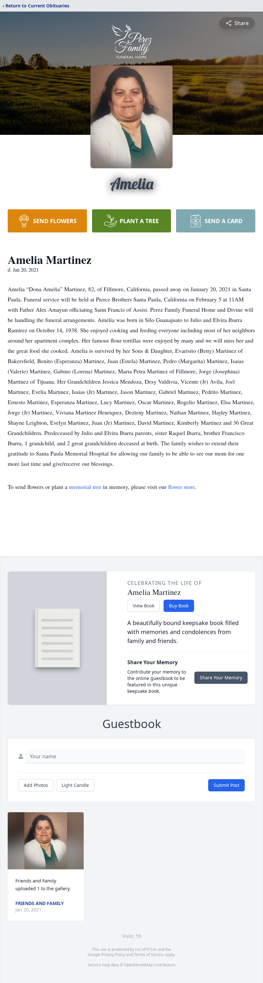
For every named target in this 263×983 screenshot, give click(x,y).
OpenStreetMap (138, 965)
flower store (181, 487)
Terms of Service (149, 954)
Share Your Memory (221, 677)
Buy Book (179, 606)
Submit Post (226, 785)
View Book (143, 606)
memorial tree (85, 487)
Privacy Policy (113, 954)
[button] (45, 840)
